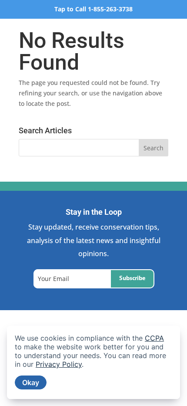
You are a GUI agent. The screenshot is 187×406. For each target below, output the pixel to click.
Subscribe (132, 278)
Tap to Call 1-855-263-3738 (93, 9)
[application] (93, 362)
